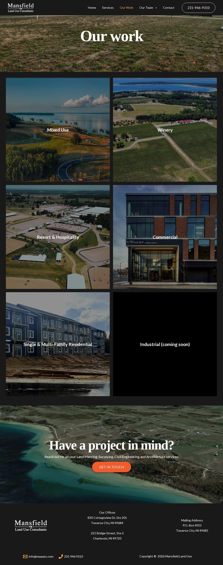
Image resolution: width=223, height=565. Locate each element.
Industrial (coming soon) (165, 344)
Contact (168, 7)
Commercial (165, 237)
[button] (111, 467)
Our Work (126, 7)
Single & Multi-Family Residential (58, 344)
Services (108, 7)
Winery (165, 129)
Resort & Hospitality (58, 237)
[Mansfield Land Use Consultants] (21, 7)
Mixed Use (58, 129)
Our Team (146, 7)
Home (92, 7)
